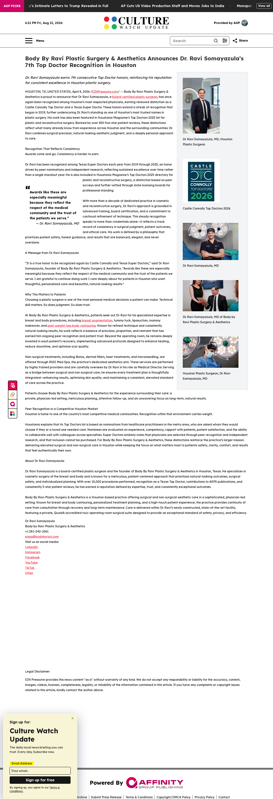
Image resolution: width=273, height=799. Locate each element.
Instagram (32, 552)
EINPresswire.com (105, 91)
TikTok (29, 568)
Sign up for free (40, 780)
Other (29, 573)
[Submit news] (12, 385)
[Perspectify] (12, 395)
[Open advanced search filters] (224, 40)
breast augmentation (97, 320)
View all (264, 6)
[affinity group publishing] (12, 404)
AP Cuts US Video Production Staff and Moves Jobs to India (172, 6)
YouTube (31, 562)
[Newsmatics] (12, 413)
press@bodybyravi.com (42, 536)
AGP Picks (12, 6)
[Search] (215, 40)
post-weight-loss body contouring (72, 325)
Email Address (22, 763)
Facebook (32, 557)
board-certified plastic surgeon (134, 97)
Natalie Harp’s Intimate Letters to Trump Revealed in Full (58, 6)
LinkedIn (31, 547)
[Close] (72, 718)
